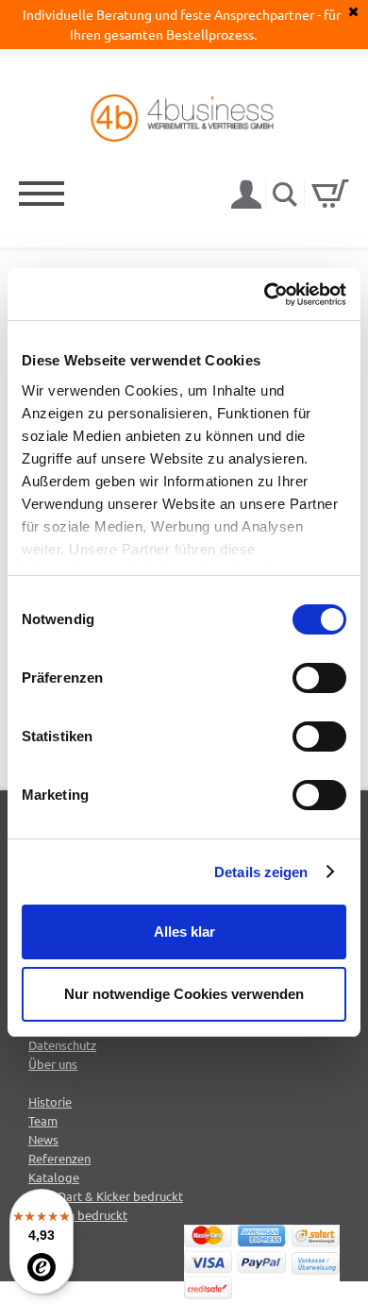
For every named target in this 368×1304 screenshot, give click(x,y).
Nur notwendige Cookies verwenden (184, 994)
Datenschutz (62, 1045)
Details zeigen (261, 872)
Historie (50, 1101)
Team (43, 1120)
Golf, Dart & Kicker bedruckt (105, 1196)
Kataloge (53, 1177)
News (43, 1139)
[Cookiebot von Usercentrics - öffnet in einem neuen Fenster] (264, 294)
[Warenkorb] (330, 193)
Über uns (52, 1064)
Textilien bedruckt (77, 1215)
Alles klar (184, 931)
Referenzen (59, 1158)
